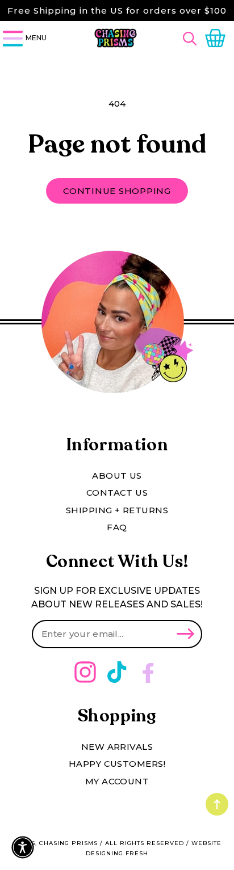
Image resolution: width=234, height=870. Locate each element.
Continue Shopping (117, 190)
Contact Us (117, 492)
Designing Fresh (117, 853)
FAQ (117, 527)
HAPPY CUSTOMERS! (117, 763)
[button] (191, 38)
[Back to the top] (217, 804)
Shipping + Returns (117, 510)
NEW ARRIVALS (117, 746)
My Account (117, 781)
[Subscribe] (185, 634)
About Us (117, 475)
